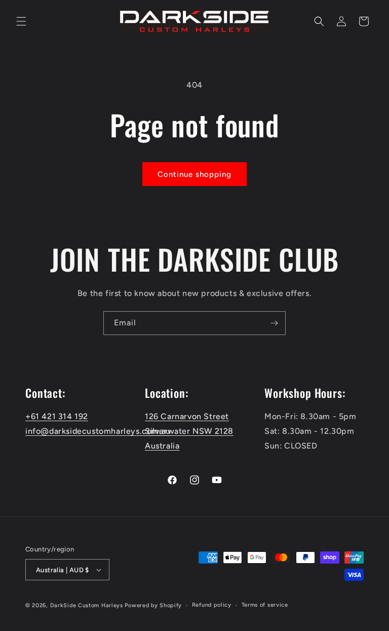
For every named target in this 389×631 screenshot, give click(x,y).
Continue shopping (194, 174)
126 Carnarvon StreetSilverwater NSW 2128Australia (189, 431)
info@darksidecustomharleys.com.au (98, 431)
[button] (21, 21)
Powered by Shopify (153, 605)
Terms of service (265, 605)
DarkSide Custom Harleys (86, 605)
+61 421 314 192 (56, 416)
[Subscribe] (274, 323)
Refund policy (211, 605)
